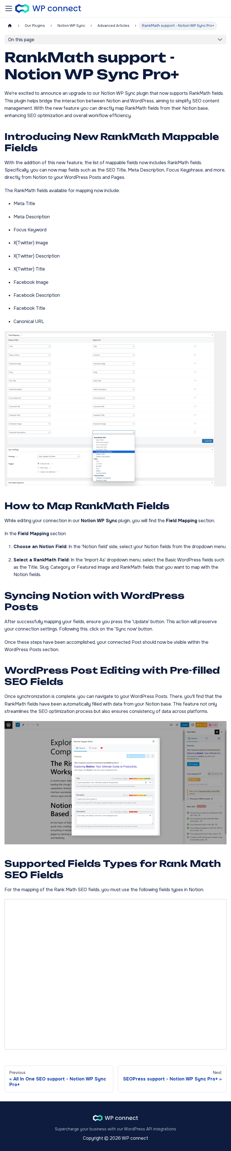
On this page (21, 40)
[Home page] (10, 25)
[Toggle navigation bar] (9, 8)
